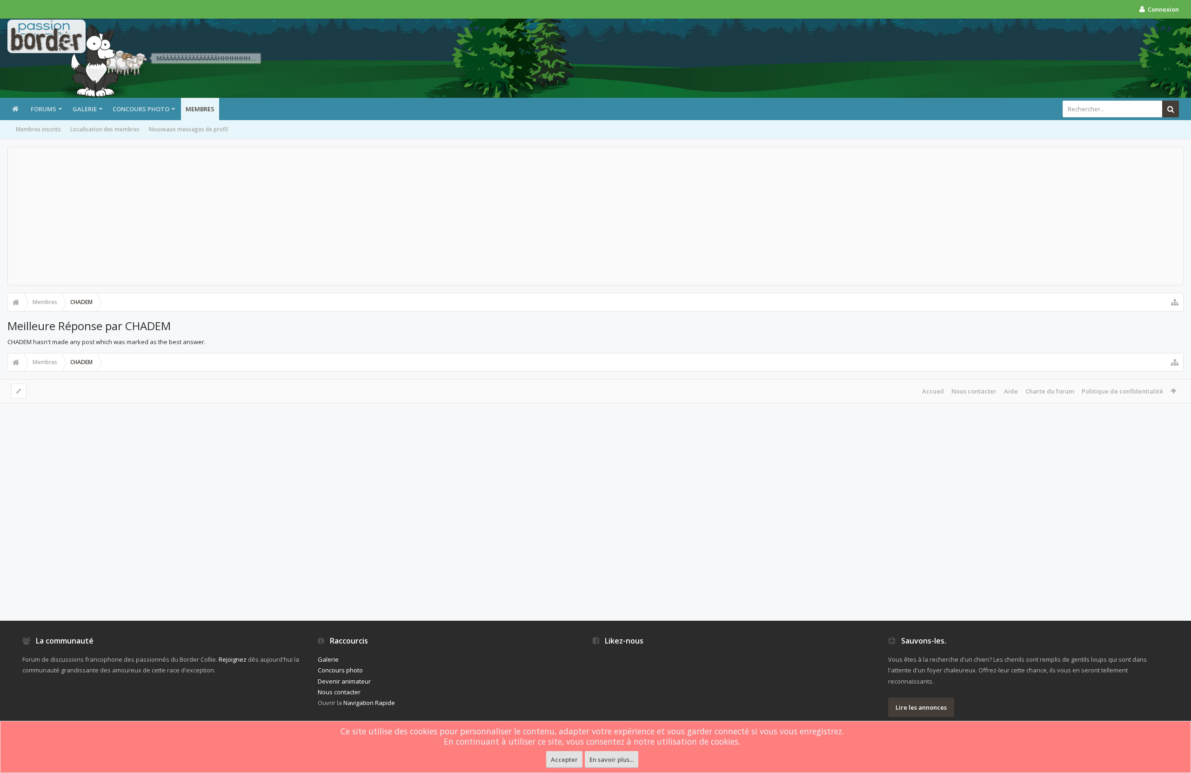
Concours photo (141, 109)
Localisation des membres (105, 129)
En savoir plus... (611, 759)
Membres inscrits (38, 129)
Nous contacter (974, 391)
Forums (43, 109)
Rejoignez (233, 659)
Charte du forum (1049, 391)
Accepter (564, 759)
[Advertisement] (595, 216)
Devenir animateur (344, 681)
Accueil (933, 391)
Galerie (85, 109)
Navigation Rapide (369, 702)
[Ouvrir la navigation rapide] (1174, 302)
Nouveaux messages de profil (188, 129)
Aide (1011, 391)
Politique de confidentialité (1122, 391)
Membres (200, 109)
